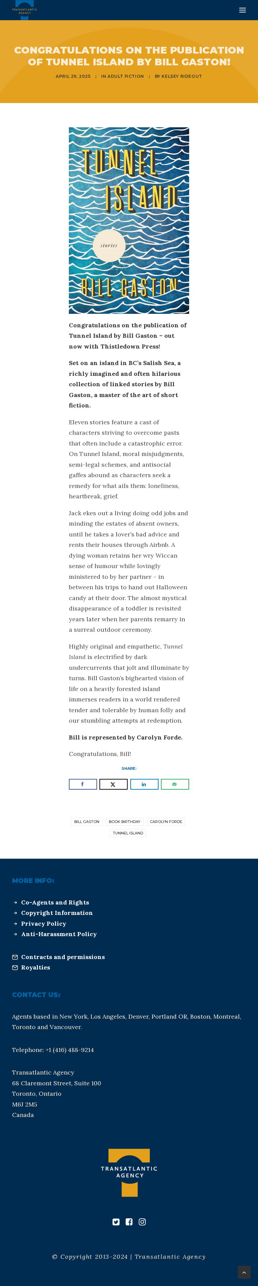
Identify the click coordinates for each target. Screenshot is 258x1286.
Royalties (35, 967)
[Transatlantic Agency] (24, 10)
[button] (242, 10)
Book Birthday (124, 821)
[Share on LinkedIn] (144, 784)
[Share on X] (113, 784)
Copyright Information (57, 913)
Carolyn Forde (166, 821)
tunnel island (128, 833)
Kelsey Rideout (182, 76)
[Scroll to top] (244, 1272)
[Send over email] (175, 784)
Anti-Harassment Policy (59, 934)
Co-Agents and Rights (55, 902)
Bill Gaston (86, 821)
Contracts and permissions (63, 957)
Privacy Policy (43, 923)
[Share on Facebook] (83, 784)
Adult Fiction (126, 76)
